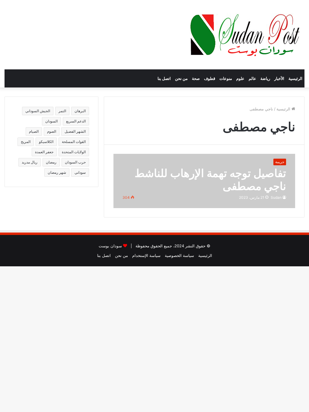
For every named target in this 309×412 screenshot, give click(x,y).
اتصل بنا (164, 78)
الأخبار (279, 78)
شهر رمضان (57, 172)
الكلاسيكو (46, 141)
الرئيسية (295, 78)
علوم (240, 78)
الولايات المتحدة (74, 152)
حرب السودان (75, 162)
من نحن (181, 78)
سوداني (80, 172)
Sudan (276, 197)
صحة (196, 78)
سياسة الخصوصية (179, 255)
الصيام (34, 131)
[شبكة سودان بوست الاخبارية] (246, 34)
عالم (252, 78)
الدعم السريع (76, 121)
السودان (51, 121)
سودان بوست (110, 245)
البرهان (80, 111)
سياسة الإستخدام (146, 255)
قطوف (209, 78)
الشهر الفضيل (75, 131)
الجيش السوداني (37, 111)
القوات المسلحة (74, 141)
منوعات (225, 78)
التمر (62, 111)
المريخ (25, 141)
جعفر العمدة (44, 152)
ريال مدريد (29, 162)
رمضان (51, 162)
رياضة (265, 78)
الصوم (51, 131)
